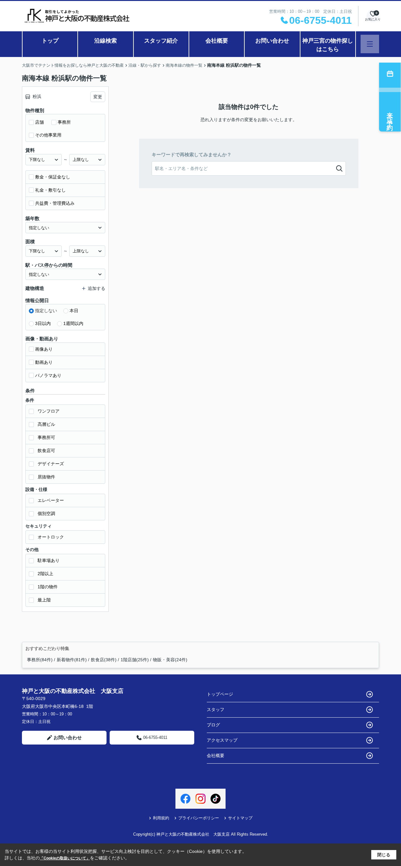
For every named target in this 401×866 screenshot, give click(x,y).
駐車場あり (49, 560)
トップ (50, 41)
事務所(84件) (40, 659)
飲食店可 (46, 450)
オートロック (51, 536)
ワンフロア (49, 411)
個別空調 (46, 513)
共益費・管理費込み (55, 203)
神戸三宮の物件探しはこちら (327, 45)
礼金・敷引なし (50, 190)
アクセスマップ (222, 740)
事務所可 (46, 437)
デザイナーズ (51, 463)
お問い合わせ (272, 41)
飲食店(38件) (104, 659)
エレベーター (51, 500)
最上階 (44, 599)
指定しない (46, 310)
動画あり (44, 362)
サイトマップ (240, 818)
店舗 (39, 122)
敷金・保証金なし (52, 176)
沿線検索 (105, 41)
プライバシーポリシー (198, 818)
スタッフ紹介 (161, 41)
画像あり (44, 349)
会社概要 (217, 41)
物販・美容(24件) (170, 659)
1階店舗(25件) (135, 659)
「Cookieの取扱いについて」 (65, 858)
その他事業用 (48, 134)
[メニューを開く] (370, 44)
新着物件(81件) (72, 659)
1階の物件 (48, 586)
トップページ (220, 694)
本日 (74, 310)
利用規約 (161, 818)
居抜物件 (46, 476)
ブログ (213, 724)
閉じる (383, 854)
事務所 (64, 122)
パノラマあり (48, 375)
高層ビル (46, 424)
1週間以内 (73, 323)
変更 (97, 96)
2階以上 (45, 573)
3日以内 (43, 323)
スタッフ (215, 709)
